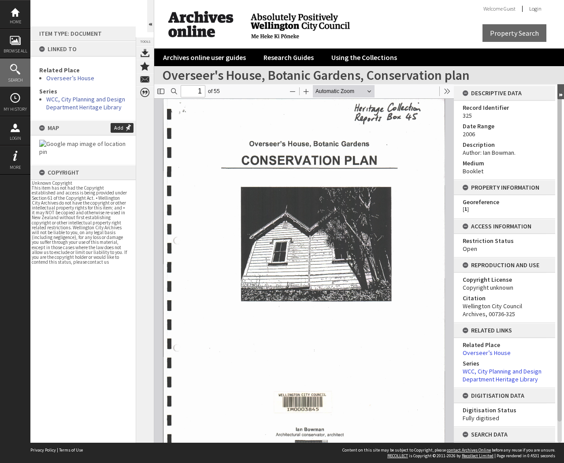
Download (145, 53)
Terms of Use (71, 450)
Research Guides (288, 57)
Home (15, 22)
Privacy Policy (43, 450)
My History (15, 109)
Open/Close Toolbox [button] (150, 16)
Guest (510, 8)
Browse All (15, 51)
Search (15, 80)
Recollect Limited (478, 456)
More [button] (15, 167)
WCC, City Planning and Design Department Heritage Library (85, 103)
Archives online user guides (204, 57)
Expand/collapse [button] (560, 91)
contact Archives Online (469, 450)
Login (15, 138)
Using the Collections (364, 57)
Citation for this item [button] (145, 92)
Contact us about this (145, 79)
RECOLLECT (397, 456)
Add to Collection (145, 66)
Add (118, 127)
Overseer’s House (70, 78)
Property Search (514, 33)
